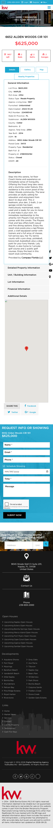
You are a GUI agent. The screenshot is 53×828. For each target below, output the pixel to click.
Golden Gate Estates (37, 698)
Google (32, 412)
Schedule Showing (15, 466)
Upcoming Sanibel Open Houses (18, 646)
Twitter (14, 412)
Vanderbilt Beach (11, 673)
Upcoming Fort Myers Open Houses (20, 636)
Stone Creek (33, 694)
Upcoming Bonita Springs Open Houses (22, 629)
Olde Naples (9, 677)
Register (36, 2)
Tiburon (32, 666)
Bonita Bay (9, 680)
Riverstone (9, 698)
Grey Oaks (33, 659)
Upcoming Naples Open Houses (18, 622)
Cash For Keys (10, 732)
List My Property (11, 725)
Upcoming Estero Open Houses (18, 625)
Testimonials (9, 728)
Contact (7, 721)
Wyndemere (9, 684)
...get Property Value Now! (21, 536)
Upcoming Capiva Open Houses (18, 643)
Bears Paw (33, 673)
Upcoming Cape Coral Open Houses (20, 639)
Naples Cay (33, 670)
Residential (31, 17)
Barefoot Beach (11, 670)
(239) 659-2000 (13, 2)
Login (26, 2)
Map (41, 70)
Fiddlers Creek (34, 691)
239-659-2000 (26, 605)
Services (8, 718)
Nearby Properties (26, 77)
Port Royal (8, 663)
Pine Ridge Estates (12, 691)
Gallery (27, 70)
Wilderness (33, 677)
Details (12, 70)
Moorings (8, 666)
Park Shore (33, 680)
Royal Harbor (10, 694)
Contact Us (26, 586)
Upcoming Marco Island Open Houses (21, 632)
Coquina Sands (35, 687)
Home (19, 17)
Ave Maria (32, 663)
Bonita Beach (34, 684)
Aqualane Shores (11, 659)
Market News (10, 714)
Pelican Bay (9, 687)
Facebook (31, 406)
